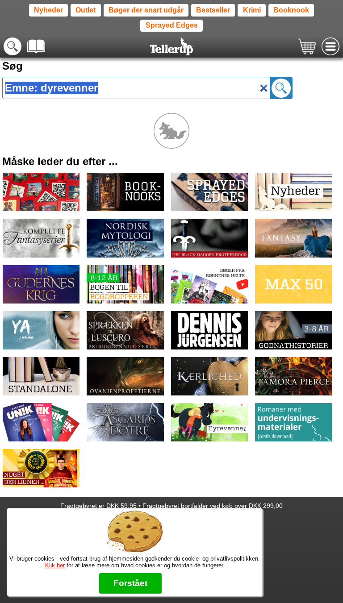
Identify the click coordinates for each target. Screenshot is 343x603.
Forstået (130, 583)
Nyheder (48, 10)
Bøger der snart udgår (146, 10)
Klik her (55, 565)
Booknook (291, 10)
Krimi (252, 10)
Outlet (85, 10)
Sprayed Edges (172, 25)
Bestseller (213, 10)
